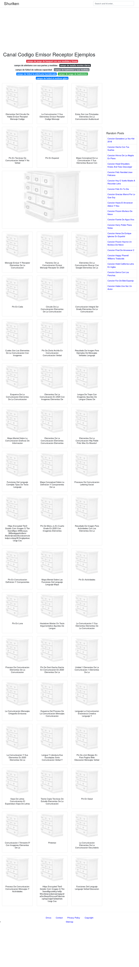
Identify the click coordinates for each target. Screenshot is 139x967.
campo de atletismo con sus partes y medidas (35, 65)
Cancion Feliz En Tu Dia (118, 188)
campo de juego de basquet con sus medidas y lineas (52, 61)
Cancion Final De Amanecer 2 (121, 250)
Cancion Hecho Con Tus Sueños (118, 148)
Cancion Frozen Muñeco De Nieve (120, 213)
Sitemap (69, 921)
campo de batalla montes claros (75, 65)
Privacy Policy (73, 917)
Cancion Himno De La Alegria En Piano (121, 157)
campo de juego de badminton (73, 74)
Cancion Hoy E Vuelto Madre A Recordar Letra (121, 182)
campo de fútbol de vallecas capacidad (33, 69)
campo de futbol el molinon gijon (52, 78)
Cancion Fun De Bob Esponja (121, 280)
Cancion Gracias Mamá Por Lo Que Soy (121, 196)
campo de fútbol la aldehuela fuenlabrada (36, 74)
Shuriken (11, 3)
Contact (59, 917)
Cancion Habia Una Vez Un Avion (120, 288)
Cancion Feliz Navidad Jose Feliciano (120, 174)
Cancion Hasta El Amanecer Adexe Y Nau (120, 204)
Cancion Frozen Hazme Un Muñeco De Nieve (120, 243)
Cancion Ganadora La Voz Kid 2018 (121, 140)
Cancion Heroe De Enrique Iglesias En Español (119, 235)
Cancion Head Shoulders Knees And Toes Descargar (120, 165)
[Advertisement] (69, 19)
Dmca (48, 917)
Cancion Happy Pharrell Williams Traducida (118, 257)
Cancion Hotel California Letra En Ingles (121, 265)
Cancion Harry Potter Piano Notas (120, 226)
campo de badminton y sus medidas (72, 69)
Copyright (89, 917)
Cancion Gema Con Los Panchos (118, 274)
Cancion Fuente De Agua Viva (121, 219)
